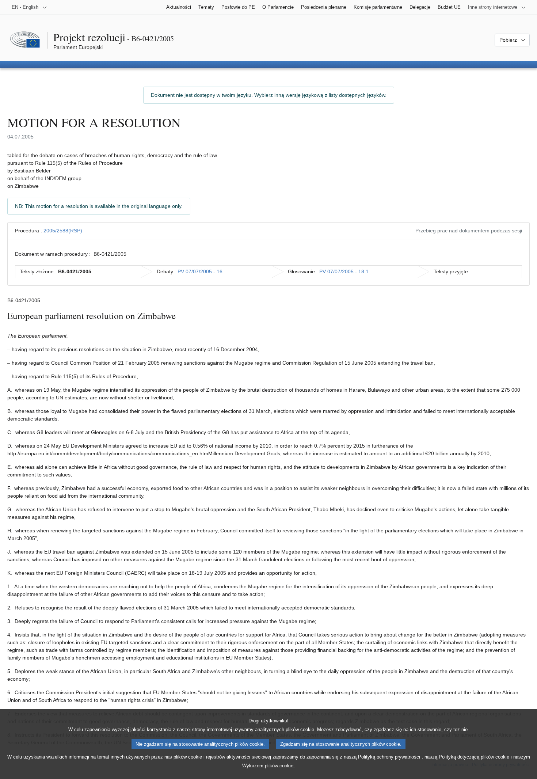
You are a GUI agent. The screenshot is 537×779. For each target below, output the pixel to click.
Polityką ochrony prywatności (389, 757)
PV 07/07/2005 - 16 (200, 271)
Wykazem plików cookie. (268, 765)
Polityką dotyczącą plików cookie (474, 757)
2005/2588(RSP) (62, 230)
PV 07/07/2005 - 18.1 (344, 271)
